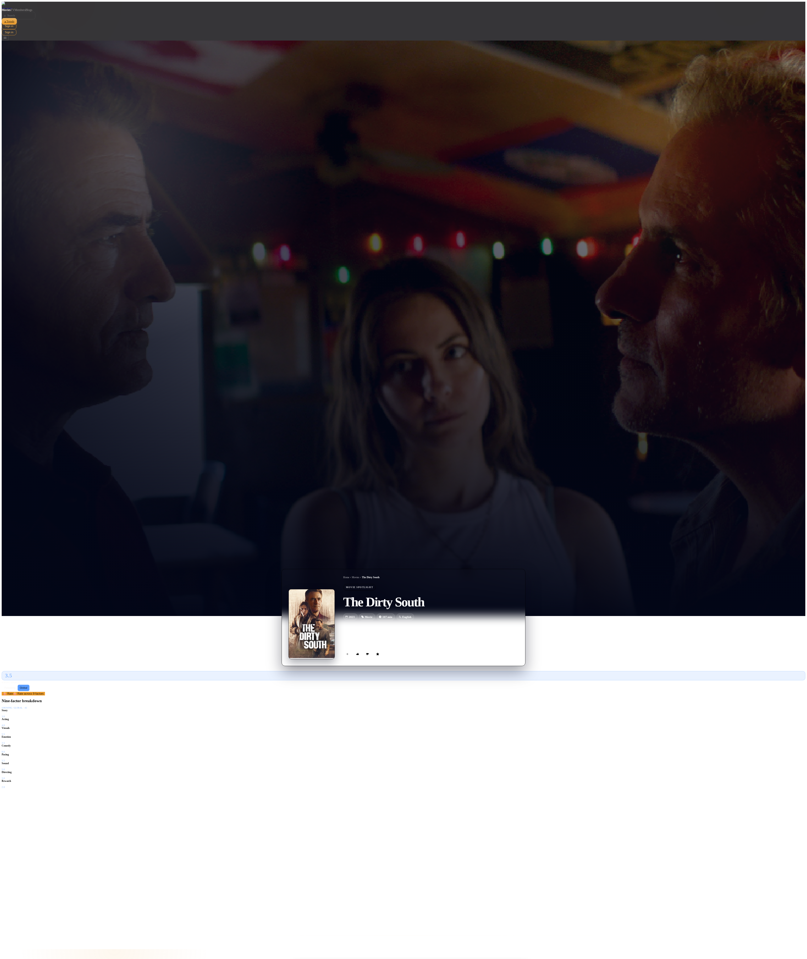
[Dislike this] (367, 654)
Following (10, 688)
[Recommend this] (357, 654)
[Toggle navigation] (5, 38)
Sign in (9, 26)
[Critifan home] (403, 5)
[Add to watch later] (347, 654)
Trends (9, 21)
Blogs (28, 10)
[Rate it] (377, 654)
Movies (6, 10)
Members (20, 10)
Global (23, 688)
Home (346, 577)
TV (13, 10)
